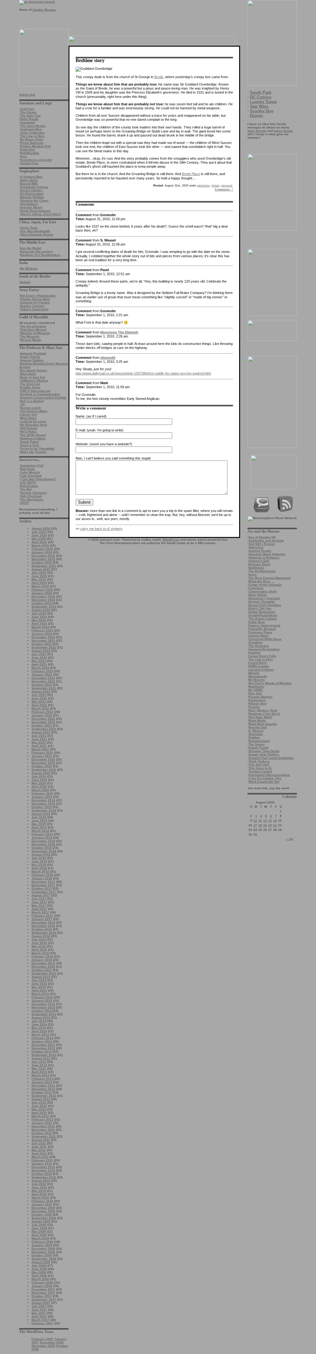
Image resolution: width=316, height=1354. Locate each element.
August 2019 (40, 813)
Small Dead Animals (35, 210)
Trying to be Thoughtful (37, 448)
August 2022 (40, 691)
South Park (260, 92)
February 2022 (42, 712)
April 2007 (39, 1316)
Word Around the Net (263, 781)
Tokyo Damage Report (36, 234)
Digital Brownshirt (261, 612)
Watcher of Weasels (35, 333)
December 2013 (43, 1044)
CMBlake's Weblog (34, 380)
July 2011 (38, 1143)
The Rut (25, 489)
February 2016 (42, 956)
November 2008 (43, 1252)
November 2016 (43, 926)
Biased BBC (29, 183)
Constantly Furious (34, 187)
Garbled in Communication (40, 394)
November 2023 (43, 640)
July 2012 (38, 1102)
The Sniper (256, 744)
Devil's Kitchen (31, 190)
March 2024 (40, 627)
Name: (80, 416)
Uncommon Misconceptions (269, 775)
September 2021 (43, 729)
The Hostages (258, 646)
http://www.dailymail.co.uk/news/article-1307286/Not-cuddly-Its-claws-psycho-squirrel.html (143, 373)
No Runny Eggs (31, 139)
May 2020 (38, 783)
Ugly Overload (31, 496)
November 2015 (43, 966)
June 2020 (39, 780)
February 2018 (42, 875)
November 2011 (43, 1129)
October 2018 (41, 847)
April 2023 (39, 664)
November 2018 (43, 844)
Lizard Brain (257, 662)
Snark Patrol (29, 441)
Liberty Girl (28, 414)
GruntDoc (255, 642)
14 (275, 820)
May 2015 (38, 987)
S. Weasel (256, 730)
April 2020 (39, 786)
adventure (203, 185)
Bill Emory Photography (38, 295)
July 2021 (38, 735)
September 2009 (43, 1218)
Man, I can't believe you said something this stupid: (113, 458)
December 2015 (43, 963)
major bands (283, 130)
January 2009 (41, 1245)
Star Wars (259, 106)
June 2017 (39, 902)
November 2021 (43, 722)
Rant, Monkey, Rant (262, 710)
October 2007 (41, 1296)
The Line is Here (32, 136)
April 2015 (39, 990)
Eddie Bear (256, 622)
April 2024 (39, 623)
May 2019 (38, 824)
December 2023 (43, 637)
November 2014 (43, 1007)
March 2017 (40, 912)
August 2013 (40, 1058)
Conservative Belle (262, 591)
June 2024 (39, 616)
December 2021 (43, 718)
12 (265, 820)
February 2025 (42, 589)
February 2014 (42, 1038)
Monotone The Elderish (119, 332)
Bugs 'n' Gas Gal (32, 377)
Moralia (254, 673)
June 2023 (39, 657)
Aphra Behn (29, 180)
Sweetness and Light (36, 159)
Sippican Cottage (33, 438)
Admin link (27, 94)
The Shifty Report (33, 435)
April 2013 (39, 1072)
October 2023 (41, 644)
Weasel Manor (30, 340)
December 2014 (43, 1004)
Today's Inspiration (34, 309)
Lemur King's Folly (262, 656)
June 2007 (39, 1309)
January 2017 (41, 919)
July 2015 (38, 980)
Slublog (254, 737)
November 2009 (43, 1211)
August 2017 (40, 895)
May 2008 (38, 1272)
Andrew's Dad (258, 561)
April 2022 (39, 705)
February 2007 (42, 1323)
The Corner (28, 112)
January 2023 (41, 674)
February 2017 (42, 915)
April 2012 (39, 1112)
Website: (82, 444)
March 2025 (40, 586)
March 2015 (40, 994)
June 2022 (39, 698)
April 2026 (39, 542)
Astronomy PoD (32, 465)
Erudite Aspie (30, 387)
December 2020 (43, 759)
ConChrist (255, 588)
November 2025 (43, 559)
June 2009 (39, 1228)
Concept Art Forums (35, 302)
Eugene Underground (264, 625)
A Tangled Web (31, 176)
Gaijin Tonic (29, 227)
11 (260, 820)
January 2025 (41, 593)
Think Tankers (259, 761)
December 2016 (43, 922)
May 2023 (38, 661)
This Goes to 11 (260, 768)
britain (215, 185)
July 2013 (38, 1061)
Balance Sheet (259, 564)
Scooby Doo (261, 111)
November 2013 (43, 1048)
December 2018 (43, 841)
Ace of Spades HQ (262, 537)
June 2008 (39, 1269)
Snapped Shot (258, 741)
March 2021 (40, 749)
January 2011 (41, 1163)
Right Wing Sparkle (262, 724)
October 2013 (41, 1051)
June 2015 (39, 983)
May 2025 (38, 579)
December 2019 (43, 800)
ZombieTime (29, 163)
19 (265, 825)
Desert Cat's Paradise (264, 605)
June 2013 (39, 1065)
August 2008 (40, 1262)
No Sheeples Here (33, 424)
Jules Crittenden (32, 132)
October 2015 (41, 970)
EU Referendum (32, 193)
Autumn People (259, 550)
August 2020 (40, 773)
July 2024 (38, 613)
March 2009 (40, 1238)
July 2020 (38, 776)
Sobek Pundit (258, 747)
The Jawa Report (32, 126)
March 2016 (40, 953)
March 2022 (40, 708)
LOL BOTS (28, 482)
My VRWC (255, 690)
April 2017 (39, 909)
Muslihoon (256, 686)
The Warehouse (32, 499)
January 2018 (41, 878)
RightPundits (29, 153)
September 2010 (43, 1177)
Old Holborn (29, 204)
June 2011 (39, 1146)
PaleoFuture (29, 486)
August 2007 (40, 1303)
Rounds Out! (257, 727)
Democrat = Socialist (264, 598)
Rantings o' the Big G (264, 713)
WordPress (171, 539)
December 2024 (43, 596)
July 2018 (38, 858)
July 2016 (38, 939)
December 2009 (43, 1207)
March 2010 (40, 1197)
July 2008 (38, 1265)
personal (226, 185)
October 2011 (41, 1133)
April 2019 (39, 827)
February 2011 (42, 1160)
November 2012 (43, 1089)
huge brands (256, 130)
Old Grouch (28, 428)
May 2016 (38, 946)
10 (255, 820)
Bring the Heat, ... (261, 581)
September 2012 (43, 1095)
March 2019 (40, 830)
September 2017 (43, 892)
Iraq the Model (30, 248)
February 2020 (42, 793)
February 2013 (42, 1078)
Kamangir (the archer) (36, 251)
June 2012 (39, 1106)
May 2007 (38, 1313)
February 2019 (42, 834)
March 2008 (40, 1279)
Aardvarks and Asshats (266, 540)
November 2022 (43, 681)
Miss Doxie (28, 418)
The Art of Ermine (33, 326)
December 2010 (43, 1167)
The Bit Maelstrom (262, 571)
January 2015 (41, 1000)
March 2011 (40, 1157)
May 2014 (38, 1027)
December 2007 (43, 1289)
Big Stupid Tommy (33, 370)
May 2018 (38, 864)
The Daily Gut (30, 115)
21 (275, 825)
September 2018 (43, 851)
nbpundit (107, 357)
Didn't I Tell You (259, 608)
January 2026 (41, 552)
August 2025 (40, 569)
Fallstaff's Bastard (262, 629)
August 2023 (40, 650)
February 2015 (42, 997)
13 (270, 820)
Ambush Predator (33, 353)
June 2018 (39, 861)
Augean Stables (32, 360)
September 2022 (43, 688)
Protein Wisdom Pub (35, 146)
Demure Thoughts (261, 601)
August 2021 (40, 732)
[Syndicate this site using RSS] (285, 511)
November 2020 (43, 763)
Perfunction (257, 700)
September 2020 (43, 769)
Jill (22, 404)
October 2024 (41, 603)
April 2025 (39, 583)
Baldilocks (256, 567)
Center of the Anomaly (265, 584)
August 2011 (40, 1140)
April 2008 (39, 1275)
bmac (252, 574)
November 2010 (43, 1170)
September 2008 (43, 1258)
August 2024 (40, 610)
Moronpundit (257, 676)
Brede (158, 77)
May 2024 (38, 620)
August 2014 (40, 1017)
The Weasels (30, 336)
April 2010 (39, 1194)
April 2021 (39, 746)
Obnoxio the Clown (34, 200)
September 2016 (43, 932)
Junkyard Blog (31, 129)
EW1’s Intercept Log (35, 390)
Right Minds (257, 720)
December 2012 (43, 1085)
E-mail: (81, 430)
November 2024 (43, 600)
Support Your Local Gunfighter (271, 758)
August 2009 (40, 1221)
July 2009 (38, 1224)
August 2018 (40, 854)
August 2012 (40, 1099)
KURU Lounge (258, 666)
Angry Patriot (30, 356)
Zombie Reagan (44, 9)
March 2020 (40, 790)
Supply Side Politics (263, 754)
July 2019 (38, 817)
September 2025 (43, 566)
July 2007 (38, 1306)
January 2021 (41, 756)
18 (260, 825)
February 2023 (42, 671)
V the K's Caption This (264, 778)
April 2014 (39, 1031)
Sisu (23, 156)
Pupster (254, 707)
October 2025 (41, 562)
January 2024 (41, 633)
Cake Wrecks (30, 472)
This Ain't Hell (258, 764)
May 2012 (38, 1109)
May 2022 (38, 701)
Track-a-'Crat (29, 445)
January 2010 (41, 1204)
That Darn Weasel (33, 329)
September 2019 (43, 810)
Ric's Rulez (28, 431)
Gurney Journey (32, 306)
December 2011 (43, 1126)
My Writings (29, 268)
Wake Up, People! (33, 452)
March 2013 (40, 1075)
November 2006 (43, 1346)
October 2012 (41, 1092)
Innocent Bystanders (264, 649)
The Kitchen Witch (33, 411)
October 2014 (41, 1010)
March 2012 (40, 1116)
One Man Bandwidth (35, 231)
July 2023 (38, 654)
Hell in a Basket (32, 401)
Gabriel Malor (258, 635)
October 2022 (41, 684)
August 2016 (40, 936)
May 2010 (38, 1191)
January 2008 (41, 1286)
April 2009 (39, 1235)
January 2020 (41, 797)
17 (255, 825)
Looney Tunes (263, 101)
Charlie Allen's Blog (35, 299)
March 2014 (40, 1034)
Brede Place (191, 174)
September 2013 (43, 1055)
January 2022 (41, 715)
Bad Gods (27, 469)
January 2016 (41, 960)
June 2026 (39, 535)
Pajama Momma (260, 696)
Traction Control (260, 771)
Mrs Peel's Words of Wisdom (269, 683)
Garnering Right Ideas (264, 639)
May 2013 (38, 1068)
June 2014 (39, 1024)
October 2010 (41, 1174)
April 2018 (39, 868)
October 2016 (41, 929)
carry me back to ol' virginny (101, 528)
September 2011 (43, 1136)
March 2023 (40, 667)
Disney (256, 115)
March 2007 (40, 1320)
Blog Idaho (28, 373)
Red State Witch (260, 717)
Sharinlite (255, 734)
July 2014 (38, 1021)
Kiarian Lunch (30, 407)
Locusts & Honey (261, 669)
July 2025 (38, 572)
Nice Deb (255, 693)
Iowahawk (27, 122)
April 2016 (39, 949)
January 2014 (41, 1041)
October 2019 (41, 807)
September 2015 (43, 973)
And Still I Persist (261, 544)
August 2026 (40, 528)
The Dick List (30, 384)
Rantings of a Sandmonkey (40, 255)
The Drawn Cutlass (262, 618)
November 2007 (43, 1292)
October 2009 (41, 1214)
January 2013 (41, 1082)
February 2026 (42, 549)
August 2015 (40, 977)
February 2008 (42, 1282)
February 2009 (42, 1241)
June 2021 (39, 739)
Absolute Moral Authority (266, 554)
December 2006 (52, 1342)
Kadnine (254, 652)
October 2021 (41, 725)
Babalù (25, 282)
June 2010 (39, 1187)
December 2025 (43, 555)
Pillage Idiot (257, 703)
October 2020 (41, 766)
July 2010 (38, 1184)
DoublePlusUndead (262, 615)
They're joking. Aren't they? (40, 214)
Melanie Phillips (32, 197)
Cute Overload (31, 475)
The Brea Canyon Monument (269, 578)
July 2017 (38, 898)
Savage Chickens (33, 492)
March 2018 (40, 871)
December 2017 (43, 881)
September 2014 (43, 1014)
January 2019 (41, 837)
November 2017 (43, 885)
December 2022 (43, 678)
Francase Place (260, 632)
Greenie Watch (31, 207)
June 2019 (39, 820)
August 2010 (40, 1180)
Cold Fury (27, 109)
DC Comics (260, 97)
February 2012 (42, 1119)
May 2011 (38, 1150)
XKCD (24, 503)
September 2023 (43, 647)
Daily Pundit (29, 119)
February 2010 (42, 1201)
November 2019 (43, 803)
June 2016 (39, 943)
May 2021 (38, 742)
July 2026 (38, 532)
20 (270, 825)
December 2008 (43, 1248)
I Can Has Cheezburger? (38, 479)
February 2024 (42, 630)
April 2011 (39, 1153)
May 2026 (38, 538)
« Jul (289, 838)
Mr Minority (256, 679)
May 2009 (38, 1231)
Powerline (27, 149)
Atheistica (256, 547)
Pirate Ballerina (32, 143)
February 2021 (42, 752)
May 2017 (38, 905)
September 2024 (43, 606)
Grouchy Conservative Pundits (43, 397)
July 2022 (38, 695)
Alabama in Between (263, 557)
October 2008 (41, 1255)
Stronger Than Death (263, 751)
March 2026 (40, 545)
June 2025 (39, 576)
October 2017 (41, 888)
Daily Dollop (257, 595)
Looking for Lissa (33, 421)
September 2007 (43, 1299)
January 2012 (41, 1123)
